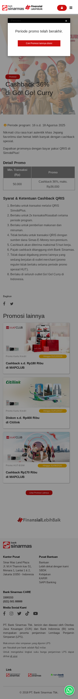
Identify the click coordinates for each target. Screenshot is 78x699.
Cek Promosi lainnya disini (39, 43)
